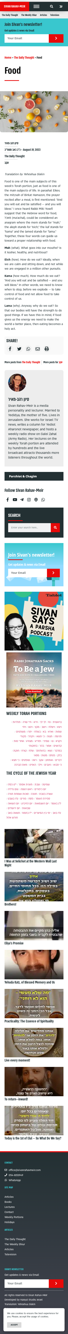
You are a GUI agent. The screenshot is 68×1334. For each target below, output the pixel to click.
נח (49, 722)
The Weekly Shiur (29, 15)
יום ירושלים (14, 808)
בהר (42, 746)
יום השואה (13, 803)
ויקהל (31, 736)
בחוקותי (33, 746)
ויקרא (59, 741)
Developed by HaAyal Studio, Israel (24, 1299)
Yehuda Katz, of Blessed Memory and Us (30, 982)
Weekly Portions (14, 1217)
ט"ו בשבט (13, 798)
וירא (36, 722)
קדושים (57, 746)
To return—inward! (16, 1099)
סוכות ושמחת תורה (18, 794)
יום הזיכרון (26, 803)
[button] (36, 6)
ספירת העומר (43, 798)
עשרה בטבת (46, 794)
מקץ (37, 727)
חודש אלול (12, 817)
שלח (31, 750)
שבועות (26, 808)
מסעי (36, 755)
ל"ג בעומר (56, 803)
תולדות (16, 722)
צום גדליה (13, 789)
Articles (43, 15)
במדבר (58, 750)
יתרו (30, 731)
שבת (37, 784)
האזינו (32, 765)
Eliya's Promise (14, 943)
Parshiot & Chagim (23, 476)
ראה (34, 760)
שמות (58, 731)
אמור (48, 746)
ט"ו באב (57, 813)
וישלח (52, 727)
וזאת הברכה (20, 765)
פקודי (23, 736)
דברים (58, 760)
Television (54, 15)
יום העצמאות (42, 803)
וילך (40, 765)
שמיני (46, 741)
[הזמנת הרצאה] (34, 621)
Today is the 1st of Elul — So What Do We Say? (33, 1138)
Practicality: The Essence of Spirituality (29, 1021)
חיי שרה (27, 722)
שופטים (26, 760)
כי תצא (15, 760)
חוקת (16, 750)
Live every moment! (17, 1060)
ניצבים (47, 765)
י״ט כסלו (12, 784)
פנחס (52, 755)
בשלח (37, 731)
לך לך (43, 722)
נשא (50, 750)
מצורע (29, 741)
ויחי (24, 727)
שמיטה (46, 784)
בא (44, 731)
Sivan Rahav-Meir (14, 6)
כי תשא (40, 736)
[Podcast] (36, 498)
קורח (24, 750)
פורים (23, 798)
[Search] (55, 527)
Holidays (10, 1222)
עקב (7, 163)
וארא (50, 731)
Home (8, 58)
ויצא (59, 727)
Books (8, 1202)
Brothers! (10, 904)
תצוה (49, 736)
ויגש (30, 727)
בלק (59, 755)
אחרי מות (19, 741)
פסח (30, 798)
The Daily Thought (10, 15)
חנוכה (34, 794)
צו (52, 741)
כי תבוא (57, 765)
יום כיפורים (40, 789)
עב (60, 6)
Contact (9, 1212)
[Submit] (56, 38)
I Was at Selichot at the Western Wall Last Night (31, 863)
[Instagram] (29, 498)
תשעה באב (14, 813)
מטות (44, 755)
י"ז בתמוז (27, 813)
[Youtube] (15, 498)
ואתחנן (49, 760)
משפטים (20, 731)
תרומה (58, 736)
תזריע (38, 741)
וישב (44, 727)
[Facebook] (8, 498)
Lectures (10, 1207)
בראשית (57, 722)
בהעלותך (41, 750)
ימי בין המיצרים (42, 813)
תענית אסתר (25, 784)
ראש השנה (26, 789)
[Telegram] (22, 498)
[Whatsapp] (43, 498)
